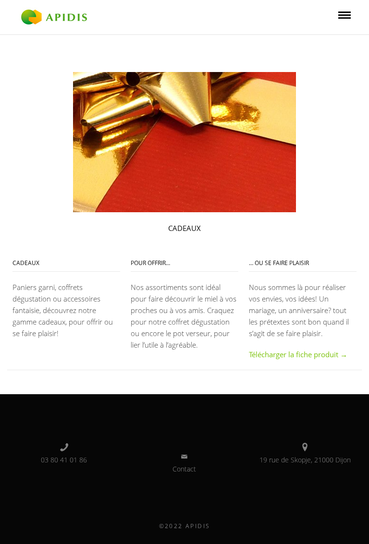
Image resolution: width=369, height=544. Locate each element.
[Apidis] (54, 16)
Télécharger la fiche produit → (298, 354)
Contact (184, 468)
